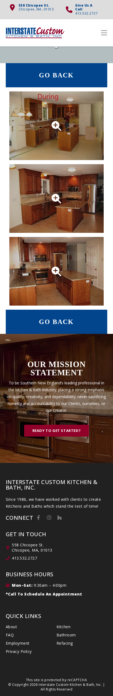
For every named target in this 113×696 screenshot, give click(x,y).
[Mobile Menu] (104, 32)
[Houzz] (59, 517)
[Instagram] (49, 517)
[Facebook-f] (38, 517)
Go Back (56, 75)
